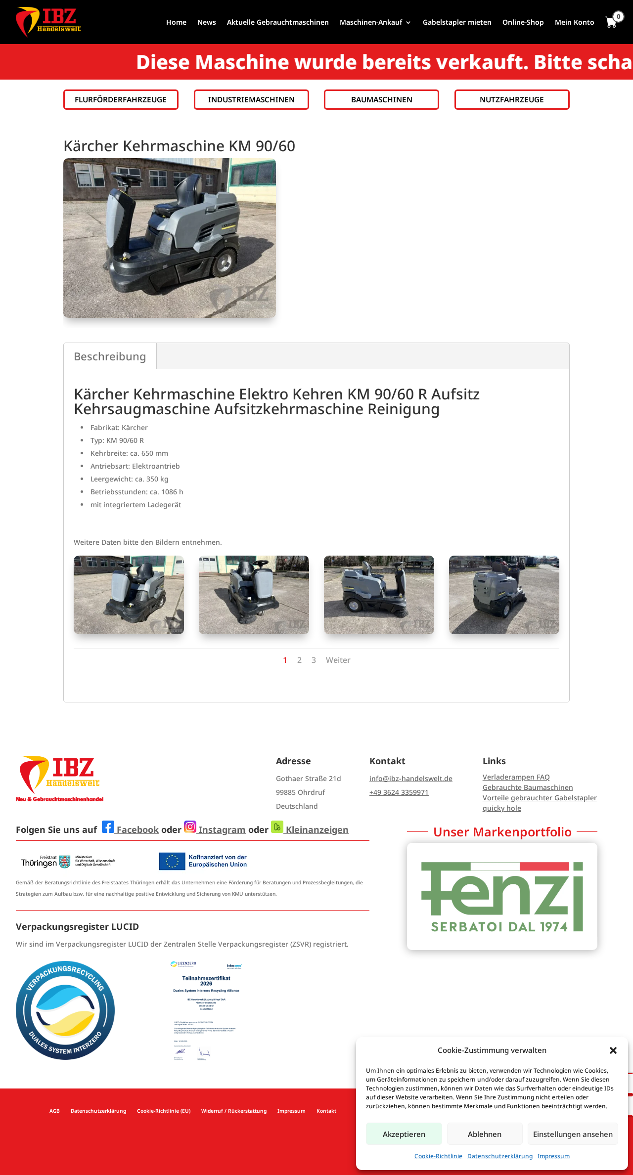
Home (176, 22)
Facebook (136, 829)
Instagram (221, 829)
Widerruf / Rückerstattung (234, 1110)
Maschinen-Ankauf (371, 22)
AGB (54, 1110)
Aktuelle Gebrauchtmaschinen (278, 22)
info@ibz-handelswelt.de (410, 778)
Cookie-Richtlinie (438, 1156)
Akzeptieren (404, 1134)
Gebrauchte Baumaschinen (528, 787)
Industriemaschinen (251, 99)
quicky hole (502, 808)
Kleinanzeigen (316, 829)
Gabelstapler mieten (457, 22)
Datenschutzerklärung (500, 1156)
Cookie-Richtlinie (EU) (163, 1110)
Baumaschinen (381, 99)
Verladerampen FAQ (516, 777)
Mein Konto (574, 22)
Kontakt (326, 1110)
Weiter (338, 659)
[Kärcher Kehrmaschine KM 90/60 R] (129, 631)
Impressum (554, 1156)
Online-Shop (523, 22)
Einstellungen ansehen (573, 1134)
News (206, 22)
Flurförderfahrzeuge (121, 99)
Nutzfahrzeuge (512, 99)
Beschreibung (110, 355)
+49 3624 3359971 (399, 792)
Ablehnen (484, 1134)
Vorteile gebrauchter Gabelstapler (540, 797)
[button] (613, 1050)
